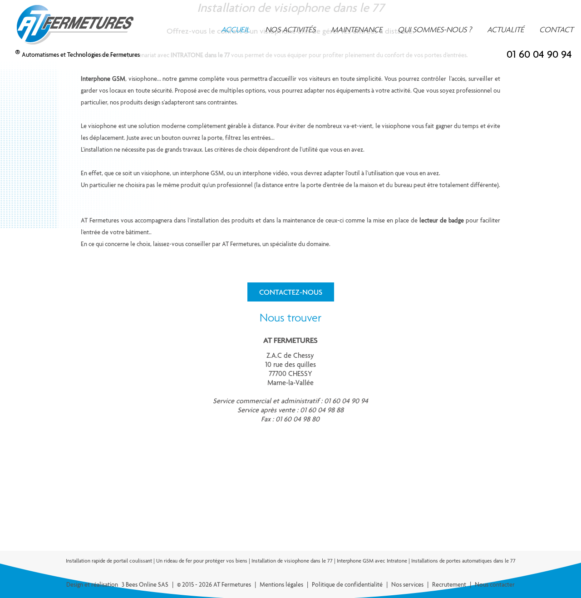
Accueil (235, 29)
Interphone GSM (103, 78)
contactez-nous (290, 292)
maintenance (356, 29)
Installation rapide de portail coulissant (109, 561)
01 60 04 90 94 (539, 54)
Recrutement (449, 584)
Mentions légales (281, 584)
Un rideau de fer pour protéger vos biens (201, 561)
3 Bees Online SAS (145, 584)
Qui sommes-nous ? (435, 29)
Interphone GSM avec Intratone (372, 561)
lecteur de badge (441, 220)
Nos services (407, 584)
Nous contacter (495, 584)
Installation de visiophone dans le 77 (292, 561)
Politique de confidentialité (347, 584)
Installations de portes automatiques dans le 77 (463, 561)
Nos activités (290, 29)
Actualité (505, 29)
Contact (556, 29)
